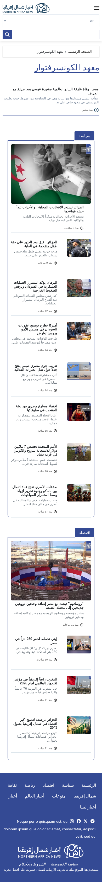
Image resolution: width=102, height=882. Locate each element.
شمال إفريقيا (84, 796)
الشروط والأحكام (32, 864)
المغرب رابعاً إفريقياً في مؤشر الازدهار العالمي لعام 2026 (35, 681)
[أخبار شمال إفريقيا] (29, 7)
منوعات (59, 796)
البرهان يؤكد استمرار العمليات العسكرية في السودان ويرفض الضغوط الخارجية (35, 286)
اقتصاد (48, 785)
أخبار (13, 796)
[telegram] (92, 821)
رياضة (30, 785)
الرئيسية (89, 785)
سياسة (68, 785)
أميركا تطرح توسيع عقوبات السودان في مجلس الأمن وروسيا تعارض (37, 329)
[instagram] (72, 821)
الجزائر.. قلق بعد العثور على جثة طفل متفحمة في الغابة (34, 244)
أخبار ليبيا (88, 807)
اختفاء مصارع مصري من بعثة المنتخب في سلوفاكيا (36, 408)
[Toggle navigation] (96, 7)
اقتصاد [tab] (84, 532)
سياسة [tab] (84, 136)
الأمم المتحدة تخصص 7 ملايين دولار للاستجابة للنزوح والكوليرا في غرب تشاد (35, 450)
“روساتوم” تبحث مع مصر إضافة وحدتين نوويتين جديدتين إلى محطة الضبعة (49, 606)
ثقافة (12, 785)
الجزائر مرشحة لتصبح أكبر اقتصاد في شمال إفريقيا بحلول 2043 (35, 724)
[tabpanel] (51, 334)
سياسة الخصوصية (64, 864)
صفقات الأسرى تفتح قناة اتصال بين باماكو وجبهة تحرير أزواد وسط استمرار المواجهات (34, 491)
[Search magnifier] (7, 34)
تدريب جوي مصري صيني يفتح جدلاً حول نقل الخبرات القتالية (35, 368)
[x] (85, 821)
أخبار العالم (34, 796)
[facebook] (79, 821)
